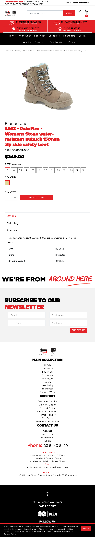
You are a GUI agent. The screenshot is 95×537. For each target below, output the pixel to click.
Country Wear (57, 42)
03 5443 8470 (56, 445)
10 (64, 170)
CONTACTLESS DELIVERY (73, 22)
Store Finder (47, 437)
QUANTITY (10, 192)
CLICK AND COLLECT (28, 29)
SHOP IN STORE (72, 29)
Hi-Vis (12, 36)
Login (47, 441)
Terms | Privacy (47, 415)
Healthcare (69, 36)
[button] (79, 13)
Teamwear (40, 42)
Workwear (25, 36)
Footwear (39, 36)
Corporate (54, 36)
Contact (47, 431)
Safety (82, 36)
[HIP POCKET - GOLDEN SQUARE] (10, 13)
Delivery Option (47, 404)
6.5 (20, 170)
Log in (68, 2)
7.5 (33, 170)
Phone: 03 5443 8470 (81, 2)
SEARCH (69, 13)
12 (83, 170)
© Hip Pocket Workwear (47, 502)
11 (77, 170)
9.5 (58, 170)
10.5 (71, 170)
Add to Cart (36, 197)
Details (11, 216)
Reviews (12, 230)
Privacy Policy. (10, 534)
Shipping (12, 223)
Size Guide (16, 164)
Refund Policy (47, 408)
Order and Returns (47, 411)
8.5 (45, 170)
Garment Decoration (47, 421)
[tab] (47, 216)
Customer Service (47, 401)
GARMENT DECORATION (28, 22)
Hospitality (25, 42)
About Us (47, 434)
